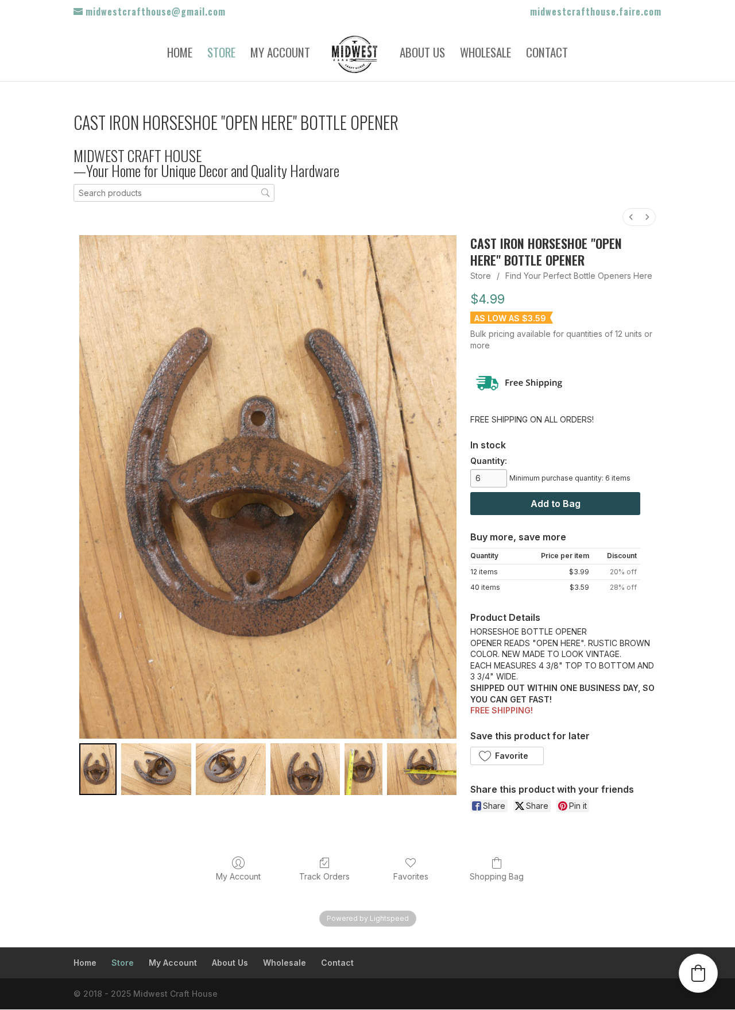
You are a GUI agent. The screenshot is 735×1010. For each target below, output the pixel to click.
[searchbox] (174, 193)
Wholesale (485, 54)
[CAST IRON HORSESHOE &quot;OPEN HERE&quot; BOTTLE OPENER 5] (422, 768)
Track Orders (324, 876)
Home (179, 54)
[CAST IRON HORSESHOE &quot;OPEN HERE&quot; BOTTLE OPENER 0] (98, 768)
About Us (422, 54)
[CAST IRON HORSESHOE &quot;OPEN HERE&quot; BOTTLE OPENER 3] (305, 768)
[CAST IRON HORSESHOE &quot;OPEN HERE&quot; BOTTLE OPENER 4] (363, 768)
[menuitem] (631, 217)
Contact (547, 54)
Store (221, 54)
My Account (280, 54)
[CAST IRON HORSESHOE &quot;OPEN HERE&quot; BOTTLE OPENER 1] (156, 768)
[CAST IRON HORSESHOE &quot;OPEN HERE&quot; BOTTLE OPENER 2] (231, 768)
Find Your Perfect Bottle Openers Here (578, 276)
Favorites (410, 876)
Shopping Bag (497, 876)
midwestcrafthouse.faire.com (596, 12)
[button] (506, 756)
